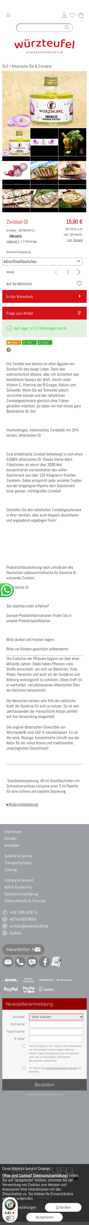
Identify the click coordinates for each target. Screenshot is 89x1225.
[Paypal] (10, 989)
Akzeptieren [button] (44, 1217)
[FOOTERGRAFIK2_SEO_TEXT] (44, 1160)
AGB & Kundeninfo (18, 887)
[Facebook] (44, 962)
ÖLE (5, 66)
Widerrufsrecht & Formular (25, 900)
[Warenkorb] (81, 15)
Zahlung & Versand (19, 880)
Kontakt (11, 838)
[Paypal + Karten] (28, 989)
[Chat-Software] (32, 962)
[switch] (10, 1218)
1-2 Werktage (21, 241)
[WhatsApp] (20, 962)
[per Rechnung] (64, 980)
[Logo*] (44, 36)
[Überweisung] (46, 980)
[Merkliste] (73, 15)
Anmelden (12, 845)
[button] (8, 15)
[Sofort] (46, 989)
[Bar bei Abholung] (28, 980)
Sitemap (11, 869)
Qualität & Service (18, 855)
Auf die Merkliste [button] (19, 283)
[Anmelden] (64, 15)
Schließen (63, 1207)
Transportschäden (18, 862)
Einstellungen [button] (26, 1207)
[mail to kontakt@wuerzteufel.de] (8, 962)
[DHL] (10, 980)
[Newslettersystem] (56, 962)
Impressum (13, 831)
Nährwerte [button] (15, 236)
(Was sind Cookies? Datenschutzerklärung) (35, 1175)
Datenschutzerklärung (21, 894)
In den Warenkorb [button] (19, 296)
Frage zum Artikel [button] (19, 313)
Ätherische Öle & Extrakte (32, 66)
